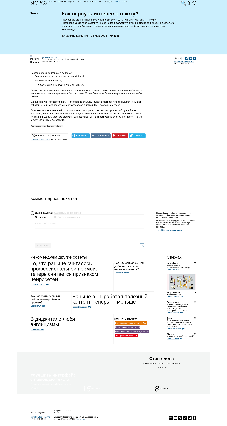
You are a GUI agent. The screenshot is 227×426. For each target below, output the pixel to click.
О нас (125, 1)
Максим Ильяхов (49, 57)
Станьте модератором (172, 230)
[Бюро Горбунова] (39, 2)
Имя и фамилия (43, 213)
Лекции (108, 1)
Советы (117, 1)
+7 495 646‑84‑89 (38, 419)
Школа (93, 1)
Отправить (43, 245)
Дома (78, 1)
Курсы (100, 1)
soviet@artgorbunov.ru (40, 417)
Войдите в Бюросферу (184, 61)
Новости (52, 1)
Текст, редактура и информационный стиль (46, 126)
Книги (85, 1)
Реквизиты (80, 419)
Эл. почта (40, 217)
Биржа (71, 1)
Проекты (62, 1)
